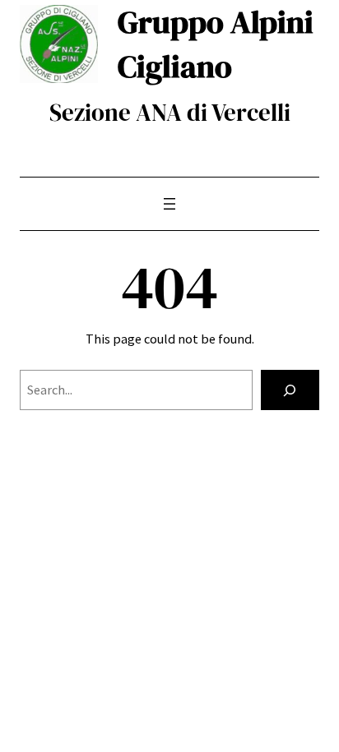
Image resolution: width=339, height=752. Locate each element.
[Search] (290, 390)
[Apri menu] (169, 204)
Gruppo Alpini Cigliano (215, 44)
